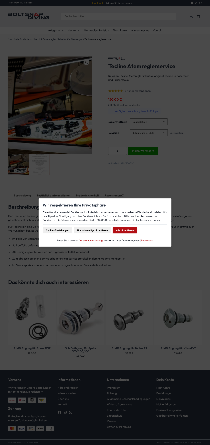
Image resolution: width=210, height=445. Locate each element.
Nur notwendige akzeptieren (92, 230)
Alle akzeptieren (125, 230)
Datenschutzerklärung (90, 240)
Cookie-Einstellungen (57, 230)
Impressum (147, 240)
